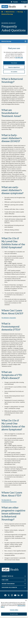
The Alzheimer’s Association (8, 317)
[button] (14, 2)
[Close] (26, 600)
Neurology (20, 11)
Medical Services (10, 11)
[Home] (2, 12)
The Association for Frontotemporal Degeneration (9, 500)
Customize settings (14, 609)
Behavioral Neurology (7, 14)
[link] (5, 595)
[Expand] (25, 576)
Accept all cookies (14, 614)
